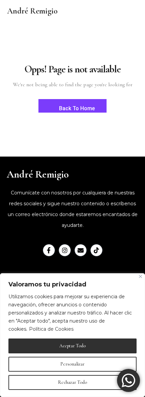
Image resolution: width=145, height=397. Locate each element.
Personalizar (72, 364)
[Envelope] (81, 250)
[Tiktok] (96, 250)
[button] (100, 11)
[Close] (140, 276)
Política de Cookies (51, 329)
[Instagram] (65, 250)
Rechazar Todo (72, 382)
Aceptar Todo (72, 346)
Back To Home (76, 108)
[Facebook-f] (49, 250)
